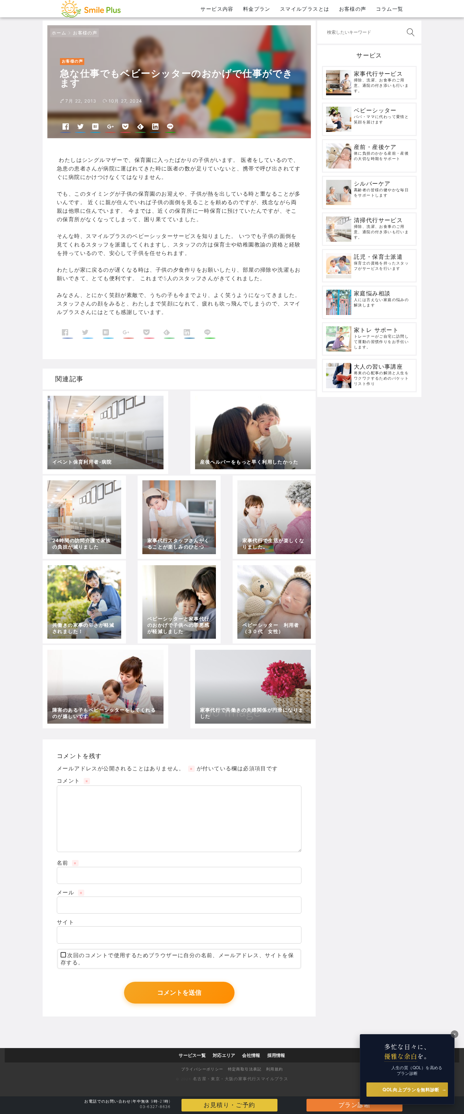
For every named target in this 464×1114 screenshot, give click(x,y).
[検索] (409, 32)
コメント (72, 781)
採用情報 (276, 1055)
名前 (67, 863)
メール (69, 892)
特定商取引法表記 (245, 1069)
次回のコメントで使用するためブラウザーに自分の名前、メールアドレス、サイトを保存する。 (177, 959)
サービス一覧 (192, 1055)
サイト (65, 922)
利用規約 (274, 1069)
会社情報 (251, 1055)
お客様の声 (85, 32)
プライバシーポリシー (202, 1069)
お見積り (229, 1105)
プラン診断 (354, 1105)
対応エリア (224, 1055)
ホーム (59, 32)
